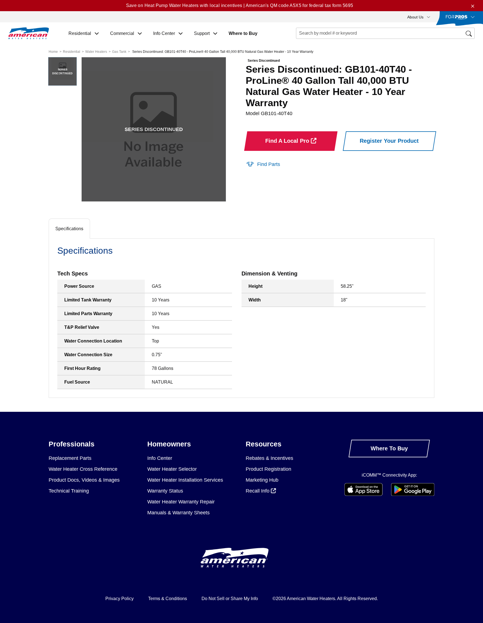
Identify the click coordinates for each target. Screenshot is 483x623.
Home (53, 52)
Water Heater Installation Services (185, 480)
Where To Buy (389, 448)
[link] (263, 164)
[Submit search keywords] (297, 43)
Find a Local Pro (288, 141)
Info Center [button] (164, 33)
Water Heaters (96, 52)
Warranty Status (165, 491)
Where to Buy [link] (243, 33)
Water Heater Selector (172, 469)
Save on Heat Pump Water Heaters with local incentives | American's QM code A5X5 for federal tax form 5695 (239, 5)
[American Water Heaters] (28, 33)
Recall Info (258, 491)
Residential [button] (80, 33)
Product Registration (268, 469)
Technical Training (69, 491)
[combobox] (385, 33)
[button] (418, 16)
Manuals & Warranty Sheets (178, 512)
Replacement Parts (70, 458)
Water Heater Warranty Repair (181, 502)
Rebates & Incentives (269, 458)
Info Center (159, 458)
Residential (71, 52)
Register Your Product (389, 141)
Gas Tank (119, 52)
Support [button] (202, 33)
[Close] (473, 5)
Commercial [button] (122, 33)
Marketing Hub (262, 480)
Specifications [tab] (69, 228)
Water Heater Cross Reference (83, 469)
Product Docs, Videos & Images (84, 480)
